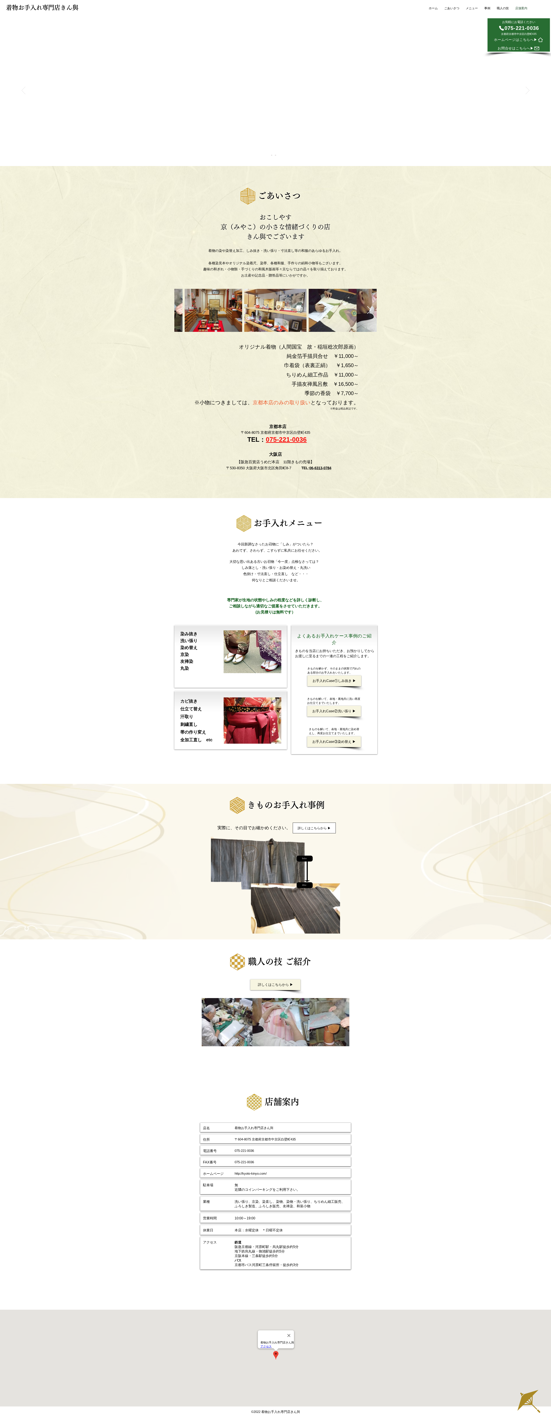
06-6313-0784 (320, 468)
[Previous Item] (181, 310)
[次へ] (527, 91)
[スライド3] (279, 155)
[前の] (23, 91)
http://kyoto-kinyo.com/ (251, 1173)
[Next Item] (369, 310)
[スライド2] (275, 155)
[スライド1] (271, 155)
